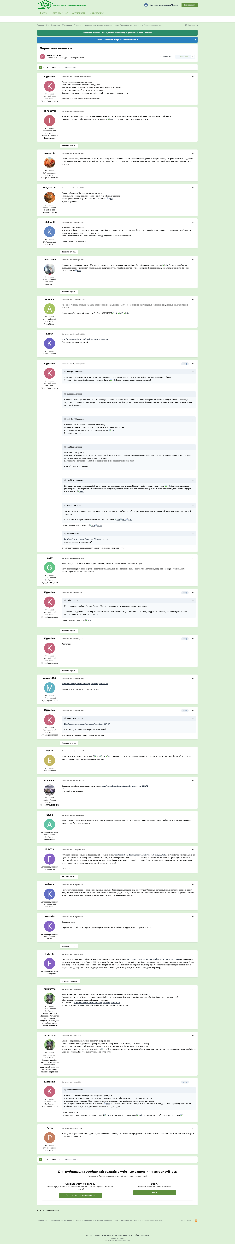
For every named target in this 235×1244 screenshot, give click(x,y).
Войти (154, 1193)
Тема (96, 1235)
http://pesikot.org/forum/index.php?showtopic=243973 (97, 1003)
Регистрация (189, 5)
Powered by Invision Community (117, 1240)
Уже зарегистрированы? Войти (164, 5)
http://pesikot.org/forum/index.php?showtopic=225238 (85, 339)
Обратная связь (142, 1235)
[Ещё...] (193, 76)
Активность (78, 13)
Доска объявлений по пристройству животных (117, 40)
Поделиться (166, 56)
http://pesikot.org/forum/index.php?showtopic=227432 (125, 786)
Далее (53, 67)
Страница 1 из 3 (70, 67)
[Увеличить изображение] (110, 119)
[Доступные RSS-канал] (196, 1220)
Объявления (97, 13)
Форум (43, 13)
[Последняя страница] (59, 67)
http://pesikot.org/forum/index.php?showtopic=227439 (85, 684)
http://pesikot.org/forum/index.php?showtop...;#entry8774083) (140, 855)
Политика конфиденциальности (117, 1235)
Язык (88, 1235)
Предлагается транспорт (72, 58)
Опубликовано (72, 77)
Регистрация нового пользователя (80, 1195)
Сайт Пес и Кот (60, 13)
